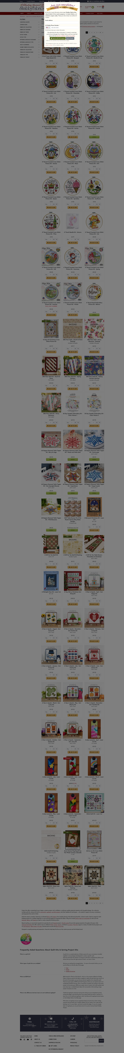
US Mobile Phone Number (52, 25)
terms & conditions (61, 36)
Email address (49, 20)
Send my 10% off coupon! (58, 38)
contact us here (48, 45)
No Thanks (70, 38)
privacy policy (71, 36)
